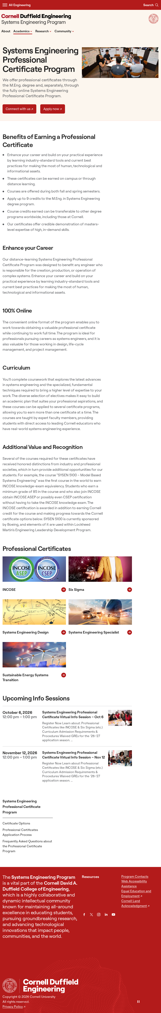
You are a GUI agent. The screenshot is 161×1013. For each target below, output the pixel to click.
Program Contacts (134, 876)
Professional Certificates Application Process (20, 832)
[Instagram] (98, 914)
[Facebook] (84, 914)
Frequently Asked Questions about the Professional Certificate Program (27, 846)
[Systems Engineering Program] (88, 986)
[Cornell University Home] (10, 985)
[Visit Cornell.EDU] (153, 22)
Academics (22, 31)
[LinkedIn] (106, 914)
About (5, 31)
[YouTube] (113, 914)
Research (43, 31)
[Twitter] (91, 914)
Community (64, 31)
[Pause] (138, 1002)
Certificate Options (16, 823)
